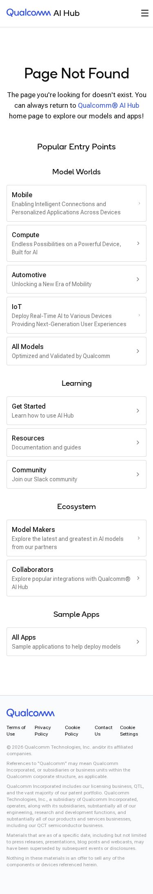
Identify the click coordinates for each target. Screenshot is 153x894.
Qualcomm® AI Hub (108, 105)
